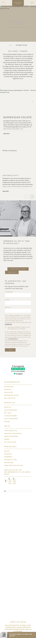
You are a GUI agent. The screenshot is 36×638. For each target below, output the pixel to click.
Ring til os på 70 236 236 (18, 269)
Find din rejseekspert (10, 410)
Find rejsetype (8, 392)
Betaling (6, 451)
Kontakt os (7, 407)
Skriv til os (12, 272)
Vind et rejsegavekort (11, 418)
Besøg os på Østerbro (11, 436)
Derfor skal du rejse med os (13, 433)
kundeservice (8, 324)
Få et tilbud (7, 413)
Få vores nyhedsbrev (10, 416)
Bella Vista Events (9, 398)
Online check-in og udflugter (13, 465)
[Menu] (32, 2)
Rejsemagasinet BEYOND (11, 395)
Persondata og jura (10, 459)
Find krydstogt (9, 386)
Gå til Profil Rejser (10, 442)
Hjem (10, 45)
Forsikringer (8, 457)
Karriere (6, 439)
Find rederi (7, 389)
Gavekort (7, 421)
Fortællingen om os (10, 430)
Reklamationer (8, 462)
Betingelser (7, 454)
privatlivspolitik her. (13, 339)
